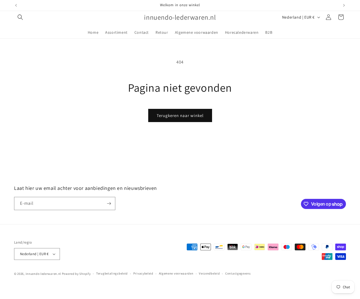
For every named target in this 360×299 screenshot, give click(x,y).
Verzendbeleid (209, 273)
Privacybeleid (143, 273)
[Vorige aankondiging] (16, 5)
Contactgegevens (238, 273)
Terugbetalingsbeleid (112, 273)
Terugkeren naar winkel (180, 115)
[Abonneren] (109, 203)
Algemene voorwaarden (176, 273)
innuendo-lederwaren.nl (43, 274)
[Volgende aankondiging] (344, 5)
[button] (20, 17)
